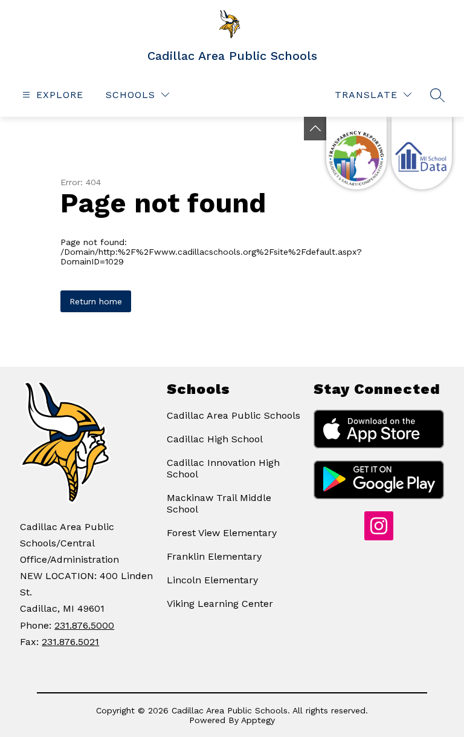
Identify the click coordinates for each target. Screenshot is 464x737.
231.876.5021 (70, 641)
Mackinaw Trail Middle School (219, 503)
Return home (95, 301)
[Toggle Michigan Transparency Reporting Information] (315, 128)
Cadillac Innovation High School (223, 468)
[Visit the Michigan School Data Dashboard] (422, 153)
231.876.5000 (84, 625)
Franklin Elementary (214, 556)
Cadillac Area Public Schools (233, 415)
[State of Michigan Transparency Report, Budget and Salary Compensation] (356, 153)
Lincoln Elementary (212, 580)
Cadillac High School (215, 439)
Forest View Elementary (222, 533)
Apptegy (258, 720)
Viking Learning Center (220, 603)
